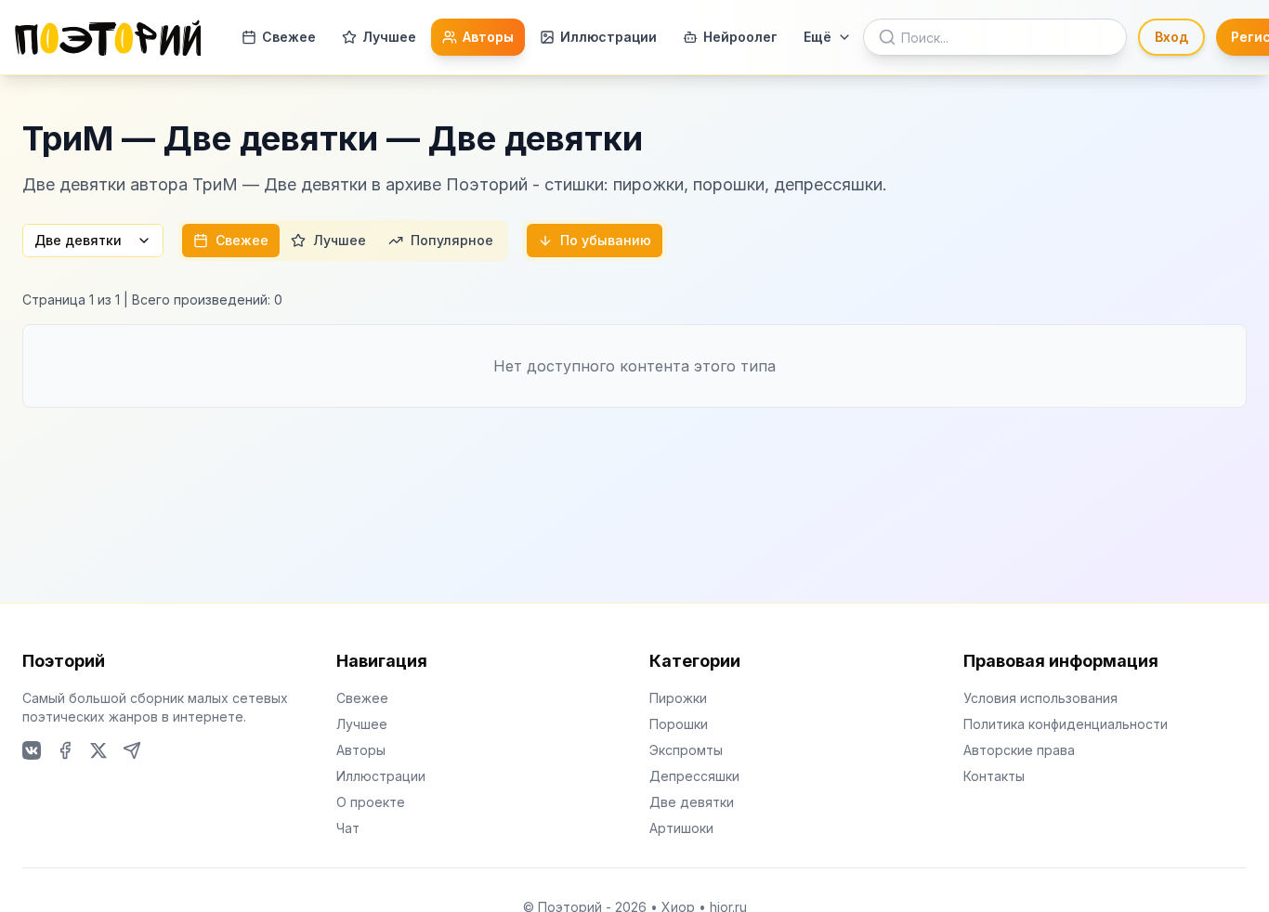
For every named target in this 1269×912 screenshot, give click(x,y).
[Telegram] (132, 750)
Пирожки (678, 698)
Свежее (289, 37)
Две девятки (78, 240)
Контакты (994, 776)
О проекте (370, 802)
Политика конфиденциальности (1065, 724)
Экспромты (686, 750)
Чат (348, 828)
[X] (98, 750)
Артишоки (681, 828)
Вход (1171, 37)
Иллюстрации (608, 37)
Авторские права (1019, 750)
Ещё (817, 37)
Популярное (452, 240)
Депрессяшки (694, 776)
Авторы (488, 37)
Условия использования (1040, 698)
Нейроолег (740, 37)
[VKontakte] (31, 750)
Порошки (678, 724)
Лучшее (389, 37)
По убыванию (605, 240)
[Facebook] (65, 750)
